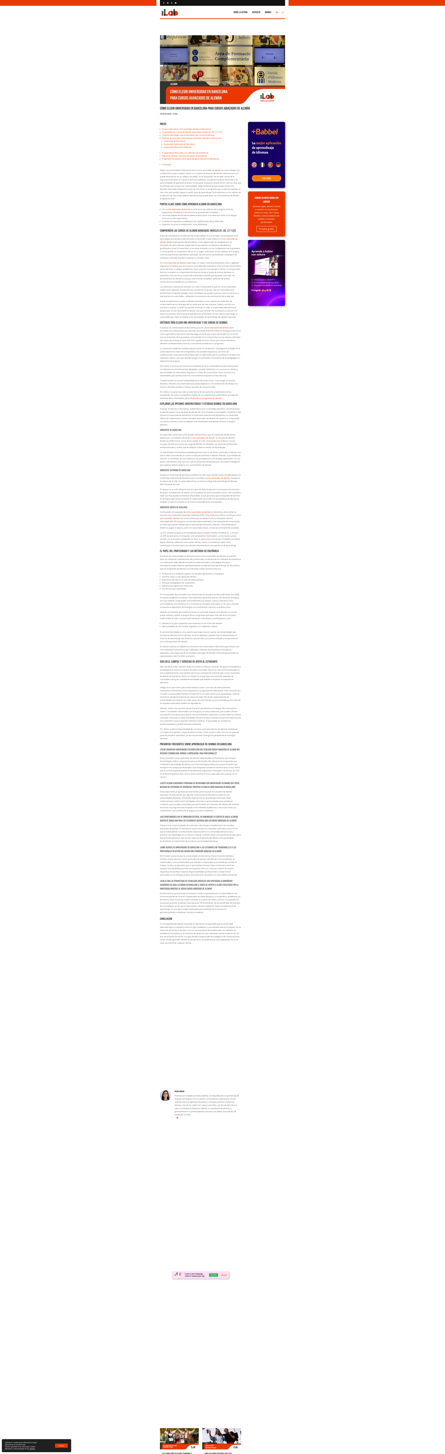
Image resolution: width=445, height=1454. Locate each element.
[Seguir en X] (171, 3)
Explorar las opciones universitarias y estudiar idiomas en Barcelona (191, 138)
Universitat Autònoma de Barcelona (179, 144)
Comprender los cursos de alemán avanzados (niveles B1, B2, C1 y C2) (192, 132)
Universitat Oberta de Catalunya (178, 147)
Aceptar (61, 1445)
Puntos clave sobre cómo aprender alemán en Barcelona (186, 129)
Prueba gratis (266, 229)
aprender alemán (171, 518)
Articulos (256, 12)
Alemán (175, 114)
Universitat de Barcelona (174, 141)
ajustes (32, 1449)
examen (207, 533)
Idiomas (268, 12)
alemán (218, 170)
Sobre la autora (241, 12)
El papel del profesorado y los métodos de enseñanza (185, 153)
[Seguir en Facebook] (163, 3)
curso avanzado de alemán (174, 263)
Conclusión (166, 164)
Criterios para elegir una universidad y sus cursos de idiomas (188, 135)
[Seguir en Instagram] (167, 3)
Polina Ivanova (166, 114)
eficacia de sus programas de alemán (205, 398)
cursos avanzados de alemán (177, 209)
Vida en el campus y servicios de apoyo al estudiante (184, 156)
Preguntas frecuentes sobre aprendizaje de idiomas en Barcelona (190, 159)
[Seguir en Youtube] (175, 3)
